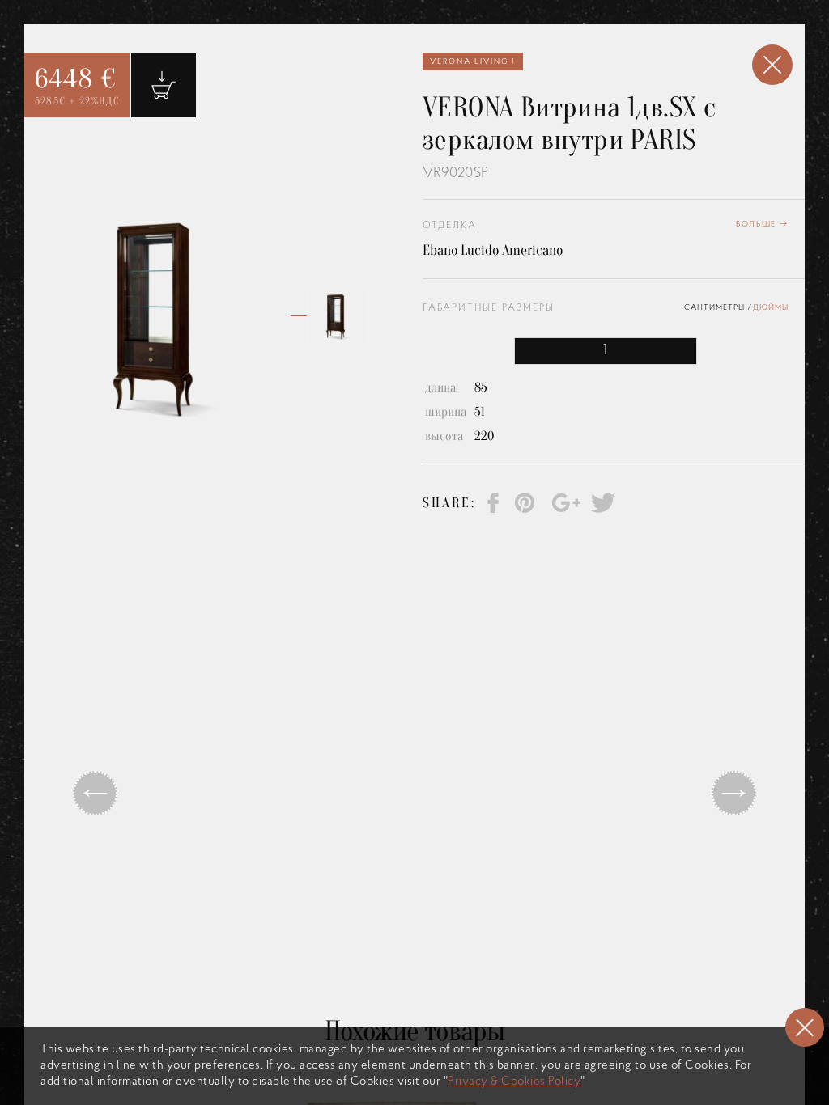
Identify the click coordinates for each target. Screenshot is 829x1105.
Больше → (762, 224)
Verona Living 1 (473, 61)
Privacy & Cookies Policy (514, 1082)
